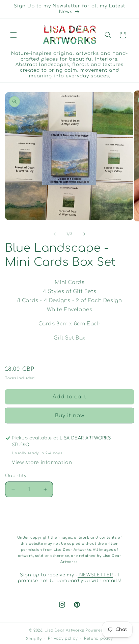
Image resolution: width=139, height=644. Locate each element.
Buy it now (69, 416)
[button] (13, 35)
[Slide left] (54, 233)
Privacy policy (63, 638)
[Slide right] (84, 233)
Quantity (15, 475)
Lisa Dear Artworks (64, 630)
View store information (42, 462)
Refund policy (98, 638)
